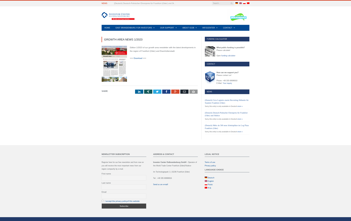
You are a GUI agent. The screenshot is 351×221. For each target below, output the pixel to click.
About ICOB (188, 28)
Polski (210, 185)
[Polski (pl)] (244, 3)
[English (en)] (240, 3)
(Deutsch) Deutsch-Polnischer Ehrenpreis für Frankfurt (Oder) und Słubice (145, 3)
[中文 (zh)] (248, 3)
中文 (209, 188)
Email (104, 192)
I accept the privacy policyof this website (122, 201)
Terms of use (210, 162)
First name (106, 174)
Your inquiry (227, 83)
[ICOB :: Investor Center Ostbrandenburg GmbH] (118, 15)
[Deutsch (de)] (236, 3)
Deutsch (211, 178)
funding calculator (228, 56)
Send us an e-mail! (160, 184)
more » (240, 106)
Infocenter (208, 28)
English (211, 181)
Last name (106, 183)
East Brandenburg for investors (134, 28)
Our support (167, 28)
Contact (227, 28)
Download (138, 58)
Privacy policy (210, 166)
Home (107, 28)
